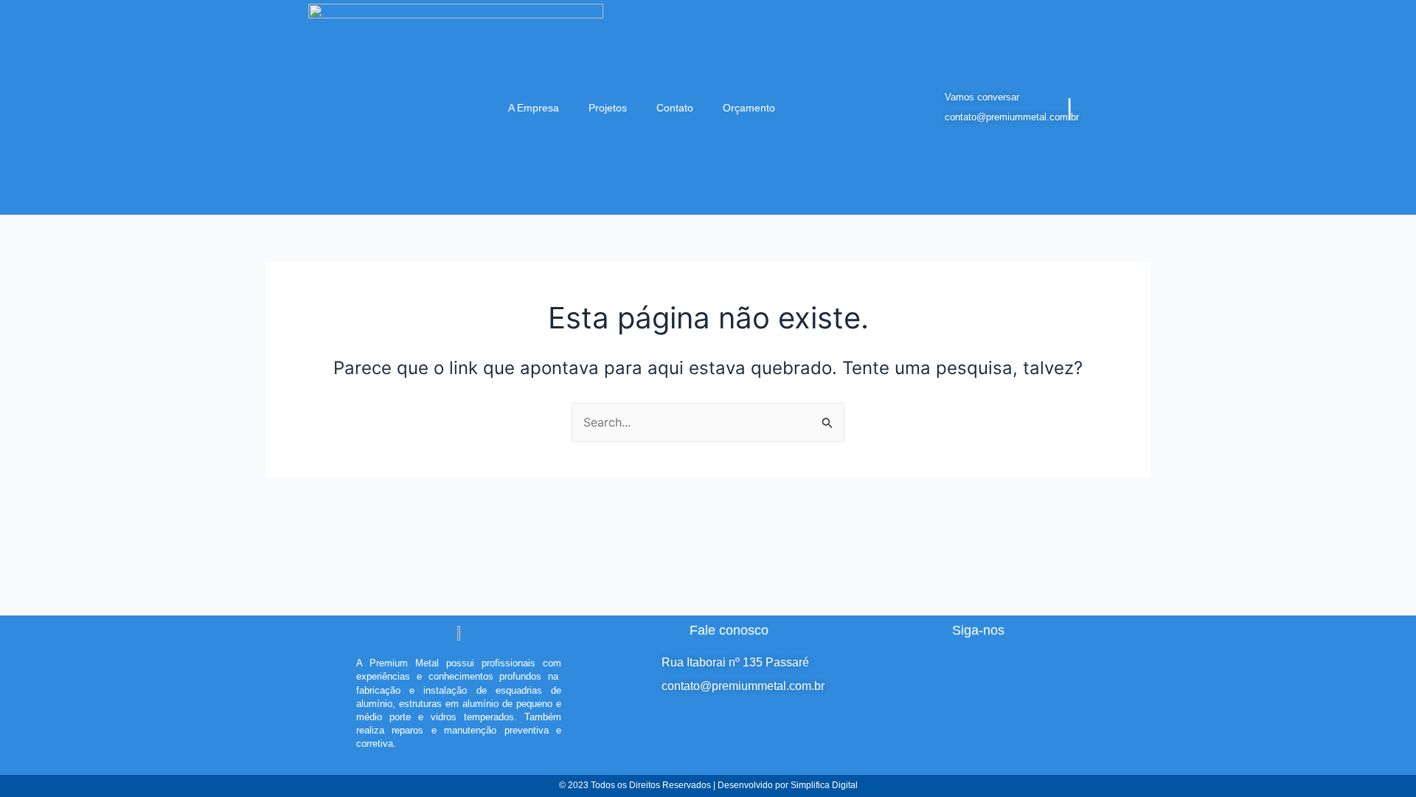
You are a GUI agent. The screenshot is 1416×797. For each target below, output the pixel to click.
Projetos (608, 108)
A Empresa (533, 108)
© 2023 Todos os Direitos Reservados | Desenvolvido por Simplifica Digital (708, 785)
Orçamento (749, 108)
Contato (674, 108)
